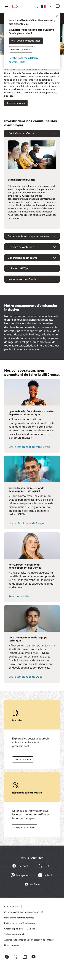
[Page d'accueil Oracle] (14, 6)
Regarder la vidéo (19, 596)
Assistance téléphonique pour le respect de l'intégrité (29, 939)
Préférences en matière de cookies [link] (20, 923)
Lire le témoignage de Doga (25, 676)
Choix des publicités (13, 928)
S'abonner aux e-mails (14, 934)
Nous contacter (11, 945)
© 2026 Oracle (11, 906)
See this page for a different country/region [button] (24, 59)
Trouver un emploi (21, 758)
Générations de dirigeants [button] (22, 257)
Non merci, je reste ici (21, 49)
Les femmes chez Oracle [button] (22, 279)
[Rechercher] (36, 6)
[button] (6, 6)
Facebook (23, 866)
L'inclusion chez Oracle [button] (21, 133)
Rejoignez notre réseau (23, 826)
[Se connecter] (50, 6)
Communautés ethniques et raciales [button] (28, 236)
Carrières (31, 928)
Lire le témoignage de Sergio (26, 523)
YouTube (34, 884)
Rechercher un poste (16, 103)
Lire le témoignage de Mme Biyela (29, 446)
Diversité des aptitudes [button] (21, 246)
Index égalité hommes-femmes (19, 917)
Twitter (48, 866)
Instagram (22, 875)
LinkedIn (48, 875)
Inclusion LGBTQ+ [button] (18, 268)
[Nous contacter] (57, 6)
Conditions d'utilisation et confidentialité (23, 912)
